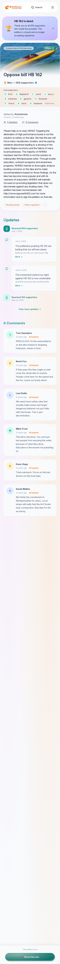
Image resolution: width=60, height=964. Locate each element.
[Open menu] (52, 7)
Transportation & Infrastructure (18, 48)
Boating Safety (12, 205)
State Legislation (32, 205)
